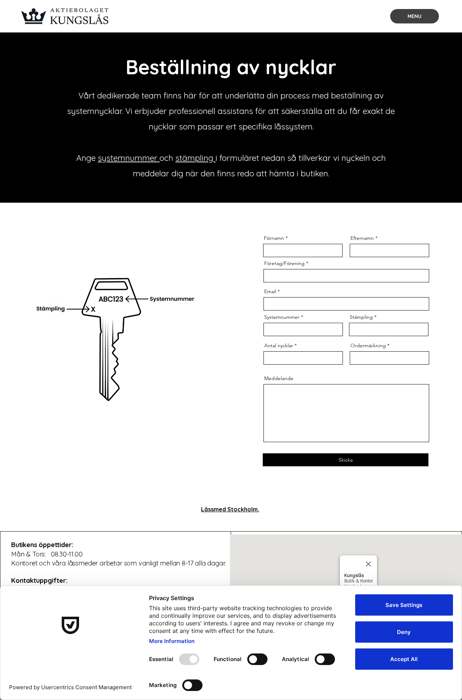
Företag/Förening (284, 263)
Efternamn (362, 238)
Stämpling (361, 317)
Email (270, 291)
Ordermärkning (368, 345)
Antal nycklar (278, 345)
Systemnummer (282, 317)
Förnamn (274, 238)
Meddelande (278, 378)
